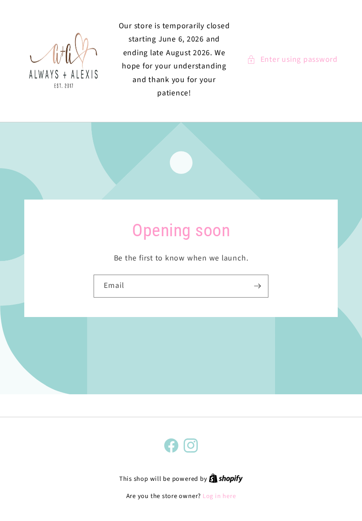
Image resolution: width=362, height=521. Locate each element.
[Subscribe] (257, 286)
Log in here (219, 496)
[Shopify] (226, 478)
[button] (292, 59)
